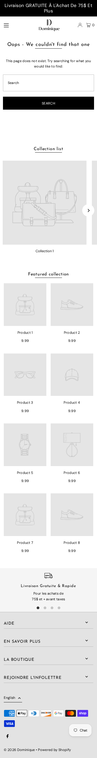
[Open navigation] (14, 24)
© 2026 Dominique (19, 749)
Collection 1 (45, 251)
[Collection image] (44, 203)
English (9, 697)
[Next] (88, 210)
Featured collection (48, 274)
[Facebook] (7, 736)
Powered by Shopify (54, 749)
